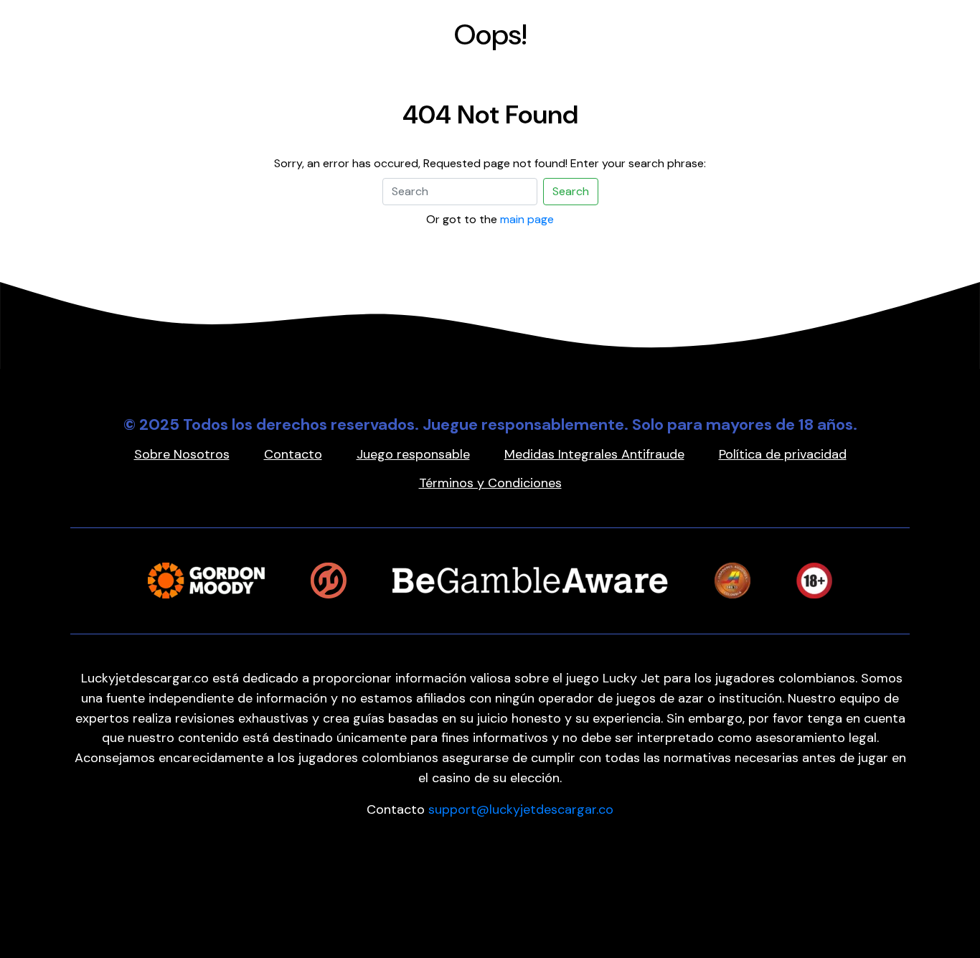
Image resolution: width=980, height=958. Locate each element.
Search (570, 191)
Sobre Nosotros (182, 454)
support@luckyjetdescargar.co (520, 809)
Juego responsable (413, 454)
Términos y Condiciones (490, 483)
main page (527, 219)
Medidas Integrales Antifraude (594, 454)
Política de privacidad (783, 454)
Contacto (293, 454)
